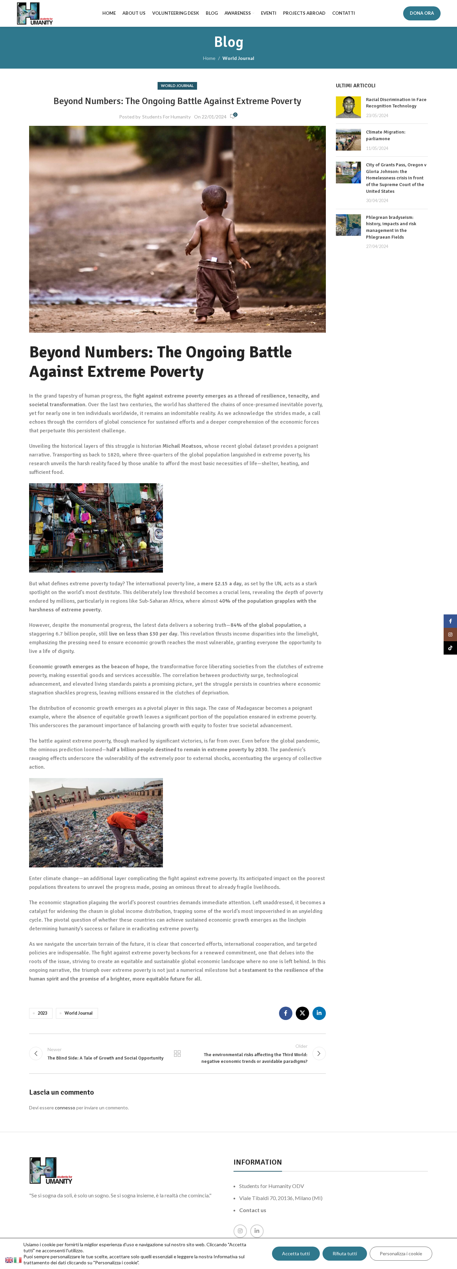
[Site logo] (34, 13)
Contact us (252, 1210)
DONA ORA (422, 13)
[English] (9, 1259)
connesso (65, 1107)
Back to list (177, 1053)
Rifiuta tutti (345, 1253)
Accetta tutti (296, 1253)
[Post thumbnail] (348, 107)
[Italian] (18, 1259)
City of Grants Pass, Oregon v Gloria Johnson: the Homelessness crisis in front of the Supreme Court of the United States (396, 178)
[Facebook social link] (285, 1013)
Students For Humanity (166, 116)
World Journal (238, 58)
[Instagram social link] (240, 1231)
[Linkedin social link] (319, 1013)
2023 (42, 1013)
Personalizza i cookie (401, 1253)
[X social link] (302, 1013)
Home (209, 58)
